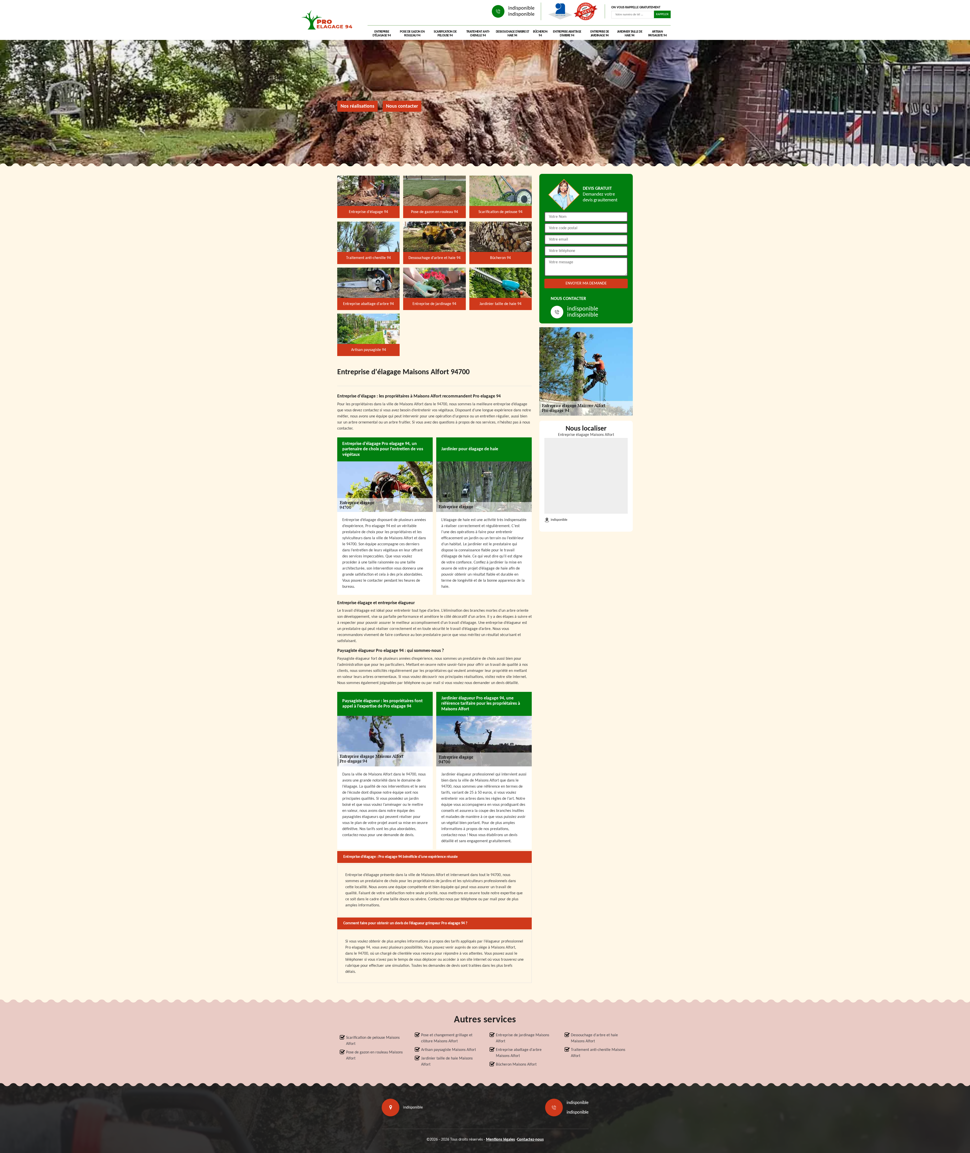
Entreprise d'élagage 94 (382, 33)
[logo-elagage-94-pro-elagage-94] (328, 21)
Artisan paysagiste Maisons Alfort (448, 1050)
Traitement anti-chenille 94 (478, 33)
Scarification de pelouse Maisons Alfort (373, 1041)
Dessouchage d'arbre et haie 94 (512, 33)
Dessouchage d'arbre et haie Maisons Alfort (594, 1038)
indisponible (521, 8)
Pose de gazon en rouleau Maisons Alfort (374, 1055)
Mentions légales (500, 1140)
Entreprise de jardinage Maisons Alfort (522, 1038)
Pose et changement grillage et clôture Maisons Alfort (446, 1038)
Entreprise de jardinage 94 (599, 33)
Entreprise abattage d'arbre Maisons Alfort (519, 1053)
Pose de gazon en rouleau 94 (412, 33)
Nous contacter (402, 106)
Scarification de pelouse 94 (445, 33)
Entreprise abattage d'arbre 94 (567, 33)
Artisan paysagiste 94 (657, 33)
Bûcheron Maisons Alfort (516, 1065)
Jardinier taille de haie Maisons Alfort (447, 1061)
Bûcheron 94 (540, 33)
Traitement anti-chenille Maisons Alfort (598, 1053)
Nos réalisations (357, 106)
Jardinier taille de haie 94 (629, 33)
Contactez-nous (530, 1140)
